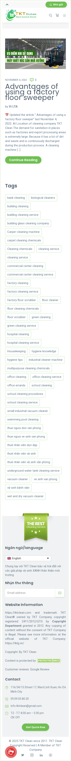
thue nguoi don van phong (24, 428)
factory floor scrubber (21, 300)
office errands (16, 385)
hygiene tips (15, 360)
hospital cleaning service (23, 343)
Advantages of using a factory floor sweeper (32, 92)
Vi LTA (13, 106)
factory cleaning (17, 283)
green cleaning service (21, 325)
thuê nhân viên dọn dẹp (22, 445)
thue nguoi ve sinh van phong (26, 436)
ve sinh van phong (45, 479)
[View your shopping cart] (57, 15)
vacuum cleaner (17, 479)
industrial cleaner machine (46, 360)
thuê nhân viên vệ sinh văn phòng (28, 462)
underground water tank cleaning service (33, 470)
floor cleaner (50, 300)
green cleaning (41, 317)
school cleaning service (22, 402)
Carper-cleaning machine (23, 232)
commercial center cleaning (25, 266)
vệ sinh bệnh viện (18, 487)
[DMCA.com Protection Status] (49, 660)
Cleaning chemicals (19, 249)
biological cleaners (43, 198)
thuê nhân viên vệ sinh (21, 453)
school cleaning (42, 385)
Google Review (39, 669)
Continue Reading (23, 160)
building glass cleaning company (28, 223)
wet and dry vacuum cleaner (25, 496)
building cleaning (17, 206)
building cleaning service (22, 215)
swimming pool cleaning (22, 419)
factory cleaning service (22, 291)
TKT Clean (29, 652)
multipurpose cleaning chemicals (28, 368)
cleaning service (48, 249)
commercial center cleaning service (30, 274)
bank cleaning (16, 198)
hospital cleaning (18, 334)
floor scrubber (16, 317)
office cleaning (16, 377)
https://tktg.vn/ (14, 643)
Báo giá (58, 4)
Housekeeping (16, 351)
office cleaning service (46, 377)
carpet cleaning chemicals (24, 240)
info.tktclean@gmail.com (26, 705)
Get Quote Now (35, 727)
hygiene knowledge (44, 351)
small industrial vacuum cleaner (27, 411)
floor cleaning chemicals (23, 308)
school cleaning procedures (25, 394)
